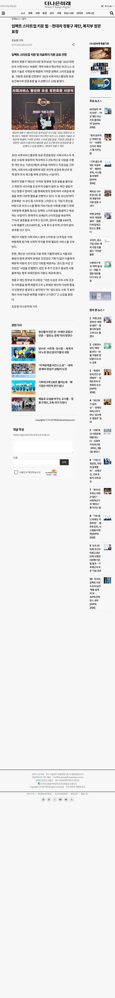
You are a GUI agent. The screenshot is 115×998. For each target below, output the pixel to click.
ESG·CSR (69, 13)
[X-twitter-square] (43, 799)
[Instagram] (55, 799)
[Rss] (72, 799)
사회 (37, 13)
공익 (52, 13)
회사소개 (30, 794)
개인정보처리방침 (44, 794)
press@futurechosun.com (71, 777)
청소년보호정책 (61, 794)
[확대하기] (70, 89)
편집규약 (74, 794)
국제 (59, 13)
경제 (30, 13)
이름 (15, 458)
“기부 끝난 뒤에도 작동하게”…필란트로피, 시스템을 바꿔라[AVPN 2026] (96, 172)
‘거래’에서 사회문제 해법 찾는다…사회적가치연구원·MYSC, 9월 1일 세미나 (95, 441)
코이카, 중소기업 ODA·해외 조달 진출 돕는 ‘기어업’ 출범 (96, 247)
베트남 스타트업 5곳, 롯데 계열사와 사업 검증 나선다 (95, 198)
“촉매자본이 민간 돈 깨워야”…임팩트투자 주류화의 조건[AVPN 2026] (95, 381)
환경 (45, 13)
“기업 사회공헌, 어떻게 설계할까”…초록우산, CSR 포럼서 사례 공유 (95, 470)
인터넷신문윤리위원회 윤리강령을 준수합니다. (58, 784)
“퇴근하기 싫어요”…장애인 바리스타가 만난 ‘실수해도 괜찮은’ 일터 (96, 411)
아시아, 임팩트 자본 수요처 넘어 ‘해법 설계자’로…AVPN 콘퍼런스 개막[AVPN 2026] (95, 593)
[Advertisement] (100, 671)
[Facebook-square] (49, 799)
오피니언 (90, 13)
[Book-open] (60, 799)
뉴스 (23, 13)
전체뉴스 (16, 18)
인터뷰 (80, 13)
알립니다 (84, 794)
